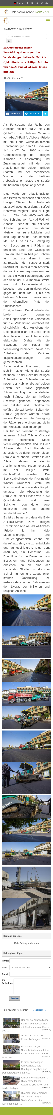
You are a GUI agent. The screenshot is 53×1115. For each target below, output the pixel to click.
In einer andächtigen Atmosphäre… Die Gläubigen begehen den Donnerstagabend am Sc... (24, 1067)
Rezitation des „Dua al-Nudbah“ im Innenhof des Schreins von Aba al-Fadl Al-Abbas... (25, 1052)
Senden (15, 998)
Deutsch (19, 3)
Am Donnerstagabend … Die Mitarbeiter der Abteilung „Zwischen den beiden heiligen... (25, 1083)
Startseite (10, 28)
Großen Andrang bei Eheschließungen (32, 1037)
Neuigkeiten (26, 28)
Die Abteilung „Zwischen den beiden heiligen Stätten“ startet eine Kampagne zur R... (24, 1098)
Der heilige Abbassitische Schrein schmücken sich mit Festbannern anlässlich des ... (26, 1025)
